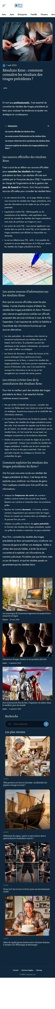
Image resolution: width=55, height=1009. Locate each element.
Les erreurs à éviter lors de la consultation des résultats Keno (27, 141)
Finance (5, 619)
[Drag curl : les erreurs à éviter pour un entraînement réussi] (27, 862)
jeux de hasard (10, 187)
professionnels (21, 102)
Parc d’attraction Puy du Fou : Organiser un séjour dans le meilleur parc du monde (27, 704)
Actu (5, 88)
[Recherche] (50, 6)
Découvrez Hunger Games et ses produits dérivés (25, 659)
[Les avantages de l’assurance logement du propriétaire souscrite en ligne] (27, 594)
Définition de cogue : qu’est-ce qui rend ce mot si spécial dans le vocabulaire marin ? (24, 837)
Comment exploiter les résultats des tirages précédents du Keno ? (26, 146)
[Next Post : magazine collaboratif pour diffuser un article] (18, 6)
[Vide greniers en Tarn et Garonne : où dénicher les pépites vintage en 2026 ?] (27, 756)
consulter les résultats (19, 171)
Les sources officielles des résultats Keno (20, 131)
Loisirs (5, 663)
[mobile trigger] (5, 6)
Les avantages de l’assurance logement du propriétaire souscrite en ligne (27, 614)
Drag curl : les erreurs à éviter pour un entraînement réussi (26, 890)
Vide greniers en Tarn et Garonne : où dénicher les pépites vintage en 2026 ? (25, 784)
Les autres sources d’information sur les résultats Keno (25, 136)
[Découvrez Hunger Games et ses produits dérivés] (27, 640)
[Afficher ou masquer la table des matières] (33, 126)
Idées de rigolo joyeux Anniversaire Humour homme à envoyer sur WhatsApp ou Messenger (26, 943)
